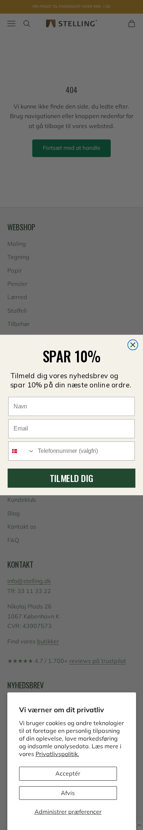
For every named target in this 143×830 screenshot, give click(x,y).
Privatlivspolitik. (57, 754)
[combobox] (21, 451)
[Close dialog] (133, 345)
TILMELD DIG (71, 478)
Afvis (68, 793)
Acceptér (67, 773)
